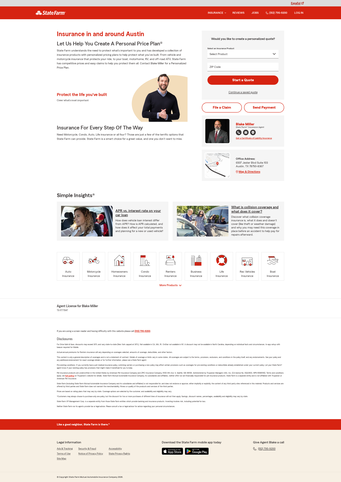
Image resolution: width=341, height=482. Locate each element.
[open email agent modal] (246, 133)
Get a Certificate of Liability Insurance (254, 138)
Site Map (61, 458)
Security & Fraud (87, 448)
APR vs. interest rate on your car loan (138, 213)
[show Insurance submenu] (224, 12)
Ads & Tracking (65, 448)
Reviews (238, 12)
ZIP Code (215, 67)
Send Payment (264, 107)
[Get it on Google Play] (197, 451)
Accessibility (115, 448)
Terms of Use (64, 453)
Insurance (215, 12)
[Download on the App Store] (172, 451)
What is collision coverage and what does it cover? (254, 209)
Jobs (255, 12)
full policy (69, 376)
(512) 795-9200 (278, 12)
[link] (50, 12)
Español (296, 3)
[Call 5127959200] (239, 132)
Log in (298, 12)
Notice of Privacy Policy (90, 453)
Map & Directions (249, 171)
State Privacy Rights (119, 453)
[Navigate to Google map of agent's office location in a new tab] (253, 132)
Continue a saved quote (243, 92)
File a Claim (222, 107)
